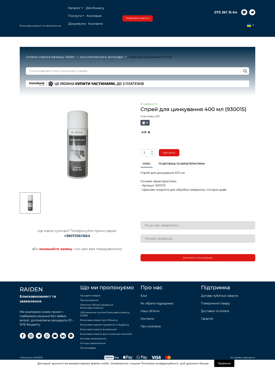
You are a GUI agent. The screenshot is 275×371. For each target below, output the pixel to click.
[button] (189, 34)
